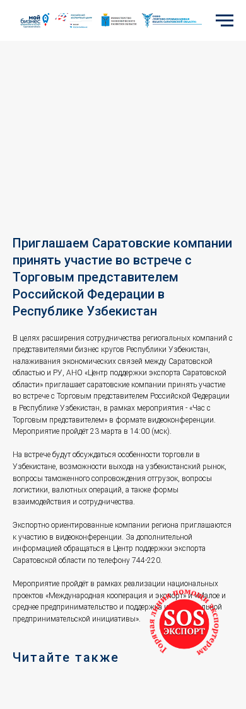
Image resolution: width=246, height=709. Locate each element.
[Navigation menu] (224, 20)
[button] (184, 624)
